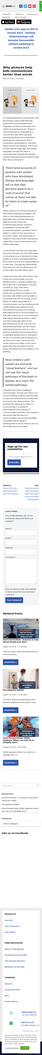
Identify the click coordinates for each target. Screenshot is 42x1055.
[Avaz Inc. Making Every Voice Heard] (9, 6)
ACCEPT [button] (25, 1048)
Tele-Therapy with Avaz (15, 961)
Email (8, 538)
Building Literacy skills (14, 967)
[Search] (37, 785)
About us (8, 984)
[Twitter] (25, 6)
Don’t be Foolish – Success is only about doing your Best (21, 641)
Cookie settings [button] (12, 1048)
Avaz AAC (9, 920)
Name (8, 529)
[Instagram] (34, 6)
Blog (7, 996)
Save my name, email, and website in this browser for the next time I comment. (20, 592)
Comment (10, 557)
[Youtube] (29, 6)
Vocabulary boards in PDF (16, 955)
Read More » (10, 663)
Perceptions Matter (13, 690)
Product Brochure (12, 990)
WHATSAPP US (29, 1012)
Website (9, 548)
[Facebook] (21, 6)
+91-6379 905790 (29, 1015)
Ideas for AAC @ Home (14, 949)
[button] (11, 14)
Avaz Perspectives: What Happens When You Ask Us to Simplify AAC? (18, 740)
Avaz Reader (10, 932)
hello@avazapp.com (30, 1025)
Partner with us (11, 1001)
